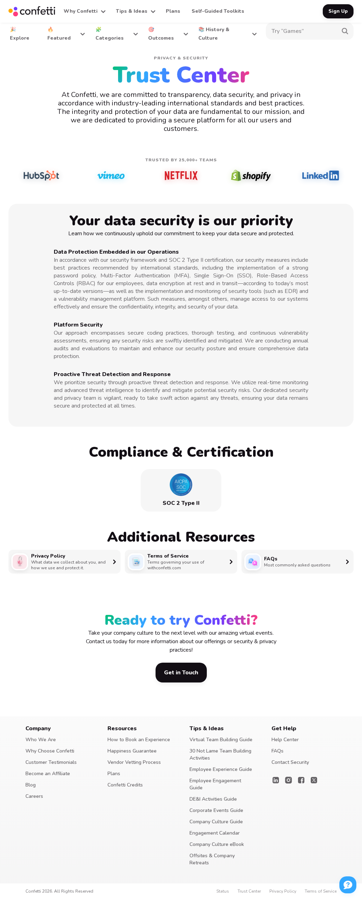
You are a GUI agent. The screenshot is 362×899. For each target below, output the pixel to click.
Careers (34, 796)
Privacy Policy (282, 891)
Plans (173, 11)
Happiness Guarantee (132, 751)
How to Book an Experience (138, 739)
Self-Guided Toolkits (218, 11)
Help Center (285, 739)
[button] (84, 11)
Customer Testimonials (51, 762)
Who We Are (40, 739)
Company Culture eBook (216, 844)
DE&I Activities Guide (213, 799)
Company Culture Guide (216, 821)
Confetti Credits (125, 785)
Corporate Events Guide (216, 810)
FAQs (278, 751)
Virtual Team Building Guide (220, 739)
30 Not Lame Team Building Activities (220, 754)
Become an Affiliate (47, 773)
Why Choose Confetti (49, 751)
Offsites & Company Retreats (212, 859)
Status (222, 891)
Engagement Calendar (214, 833)
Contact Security (290, 762)
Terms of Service (321, 891)
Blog (30, 785)
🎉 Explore (19, 33)
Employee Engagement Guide (215, 784)
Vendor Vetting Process (134, 762)
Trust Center (249, 891)
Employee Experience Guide (220, 769)
